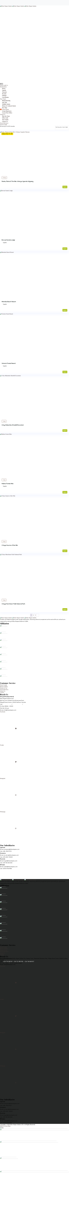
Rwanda (4, 93)
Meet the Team (6, 116)
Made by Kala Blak (5, 1126)
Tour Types (3, 99)
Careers (2, 692)
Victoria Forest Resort (9, 363)
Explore (65, 187)
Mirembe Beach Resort (9, 301)
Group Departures (6, 111)
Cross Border (5, 97)
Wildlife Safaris (6, 104)
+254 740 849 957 (28, 704)
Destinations (3, 87)
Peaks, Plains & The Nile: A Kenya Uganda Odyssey (17, 181)
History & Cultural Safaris (9, 106)
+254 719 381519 (7, 704)
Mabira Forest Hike (7, 483)
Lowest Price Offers (7, 113)
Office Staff (5, 118)
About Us (2, 114)
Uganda (4, 90)
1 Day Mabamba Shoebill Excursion (13, 425)
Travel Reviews (4, 123)
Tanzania (4, 92)
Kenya (3, 88)
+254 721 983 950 (17, 704)
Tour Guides (5, 119)
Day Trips (4, 107)
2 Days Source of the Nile (10, 545)
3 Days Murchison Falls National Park (13, 604)
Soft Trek (4, 102)
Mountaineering (6, 100)
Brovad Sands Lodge (8, 240)
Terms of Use (3, 688)
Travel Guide (3, 124)
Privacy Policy (4, 686)
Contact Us (5, 121)
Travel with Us (4, 85)
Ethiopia (4, 95)
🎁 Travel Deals (4, 109)
